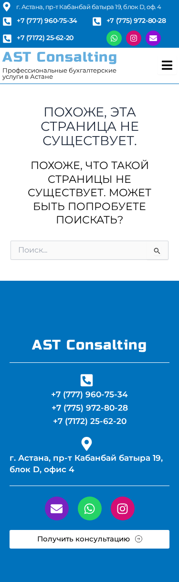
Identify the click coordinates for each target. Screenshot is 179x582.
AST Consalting (59, 57)
